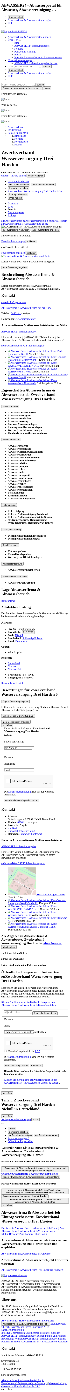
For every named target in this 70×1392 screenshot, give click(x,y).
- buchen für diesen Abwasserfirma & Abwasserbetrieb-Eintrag (35, 1200)
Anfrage (12, 215)
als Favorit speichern (19, 184)
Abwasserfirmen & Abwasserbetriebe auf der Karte (27, 1320)
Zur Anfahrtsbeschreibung (21, 831)
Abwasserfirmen (10, 406)
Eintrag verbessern (18, 194)
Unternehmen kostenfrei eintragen (42, 1332)
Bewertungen (16, 212)
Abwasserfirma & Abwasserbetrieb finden (29, 37)
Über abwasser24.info (12, 1327)
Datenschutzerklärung (19, 791)
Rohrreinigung (9, 505)
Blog (16, 42)
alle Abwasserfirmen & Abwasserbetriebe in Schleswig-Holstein (34, 220)
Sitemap (62, 1338)
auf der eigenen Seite (25, 1196)
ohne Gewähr (52, 943)
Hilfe (10, 23)
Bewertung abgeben (18, 188)
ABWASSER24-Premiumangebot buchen (35, 63)
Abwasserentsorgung (12, 564)
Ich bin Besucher (24, 1234)
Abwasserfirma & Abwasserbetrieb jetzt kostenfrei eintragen (32, 1269)
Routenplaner (8, 600)
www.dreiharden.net (18, 181)
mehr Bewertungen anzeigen (16, 722)
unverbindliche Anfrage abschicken (21, 800)
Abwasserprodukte (11, 439)
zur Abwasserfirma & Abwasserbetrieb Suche (24, 223)
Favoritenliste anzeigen (13, 241)
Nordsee (12, 666)
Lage (10, 206)
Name (7, 1025)
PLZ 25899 (28, 632)
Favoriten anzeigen (18, 1138)
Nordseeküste (15, 669)
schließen (31, 241)
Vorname (8, 757)
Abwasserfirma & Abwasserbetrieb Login (29, 20)
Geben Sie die (18, 716)
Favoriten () (26, 1253)
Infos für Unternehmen (13, 1332)
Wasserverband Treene (19, 371)
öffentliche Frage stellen (45, 1013)
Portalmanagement (10, 1341)
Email (7, 770)
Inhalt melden (15, 198)
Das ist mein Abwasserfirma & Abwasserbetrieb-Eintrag (32, 1229)
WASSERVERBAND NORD (23, 365)
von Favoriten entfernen (43, 184)
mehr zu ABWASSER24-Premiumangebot (23, 345)
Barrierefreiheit (16, 17)
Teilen (12, 1128)
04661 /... (16, 313)
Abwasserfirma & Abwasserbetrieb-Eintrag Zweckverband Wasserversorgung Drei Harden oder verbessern (35, 1191)
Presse (17, 54)
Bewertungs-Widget (11, 1338)
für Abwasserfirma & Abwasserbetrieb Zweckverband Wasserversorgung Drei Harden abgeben (35, 1169)
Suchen (46, 66)
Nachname (9, 763)
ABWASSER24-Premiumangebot (31, 45)
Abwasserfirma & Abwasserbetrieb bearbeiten (44, 1341)
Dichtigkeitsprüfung (12, 529)
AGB (37, 1051)
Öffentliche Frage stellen (20, 1141)
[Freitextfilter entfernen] (40, 67)
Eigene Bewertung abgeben (15, 701)
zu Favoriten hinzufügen (20, 1135)
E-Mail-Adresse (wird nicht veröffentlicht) (25, 1032)
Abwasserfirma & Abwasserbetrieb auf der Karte (26, 307)
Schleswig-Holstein (32, 638)
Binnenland (14, 663)
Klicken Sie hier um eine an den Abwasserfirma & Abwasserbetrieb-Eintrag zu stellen (28, 1003)
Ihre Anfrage (10, 748)
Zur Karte (13, 828)
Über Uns (13, 40)
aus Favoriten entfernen (46, 1135)
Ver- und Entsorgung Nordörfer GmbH (37, 358)
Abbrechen (36, 1065)
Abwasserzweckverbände (15, 576)
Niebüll (19, 635)
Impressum (37, 1327)
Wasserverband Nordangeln (22, 383)
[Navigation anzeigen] (2, 1123)
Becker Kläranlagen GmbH (50, 894)
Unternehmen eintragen (20, 60)
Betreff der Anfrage (14, 741)
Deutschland (21, 641)
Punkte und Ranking (24, 51)
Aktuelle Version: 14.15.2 (26, 1386)
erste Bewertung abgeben (15, 267)
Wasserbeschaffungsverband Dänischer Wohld (32, 926)
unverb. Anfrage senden (14, 175)
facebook (61, 1323)
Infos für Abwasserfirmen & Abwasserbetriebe (38, 57)
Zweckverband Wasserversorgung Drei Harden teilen (35, 191)
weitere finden (29, 1173)
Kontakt (18, 48)
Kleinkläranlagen (10, 545)
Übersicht (13, 203)
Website (8, 735)
